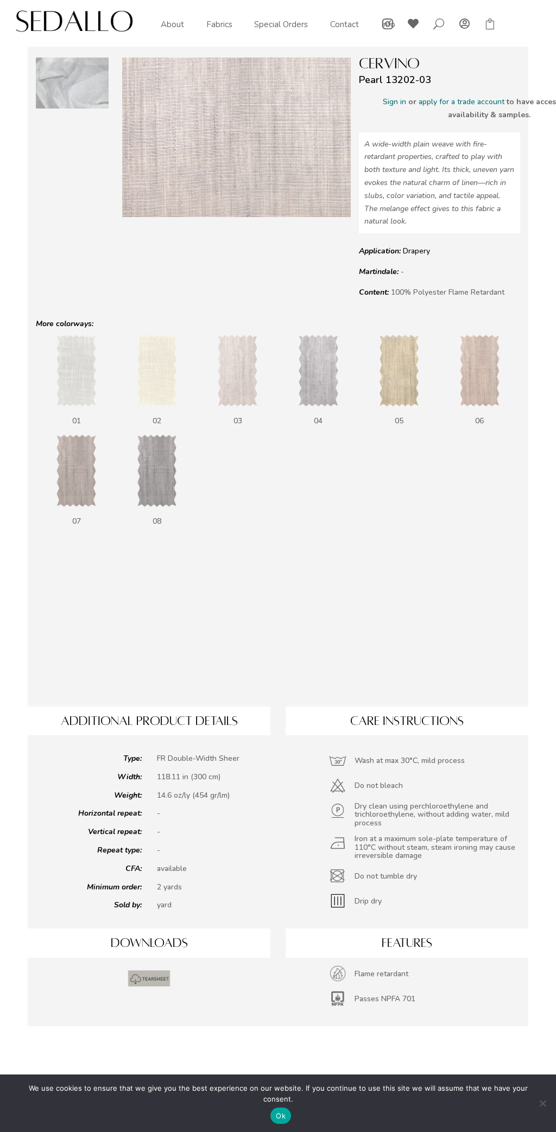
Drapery (416, 251)
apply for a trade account (461, 102)
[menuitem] (172, 25)
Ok (281, 1115)
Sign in (394, 102)
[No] (542, 1103)
